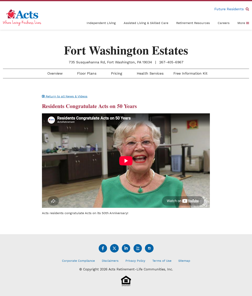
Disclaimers (110, 261)
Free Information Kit (190, 73)
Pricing (116, 73)
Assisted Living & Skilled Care (146, 23)
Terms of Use (161, 261)
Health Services (150, 73)
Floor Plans (86, 73)
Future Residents (229, 9)
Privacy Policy (135, 261)
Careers (224, 23)
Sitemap (184, 261)
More (241, 23)
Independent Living (101, 23)
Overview (54, 73)
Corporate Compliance (78, 261)
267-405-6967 (171, 62)
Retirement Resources (193, 23)
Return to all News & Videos (66, 96)
